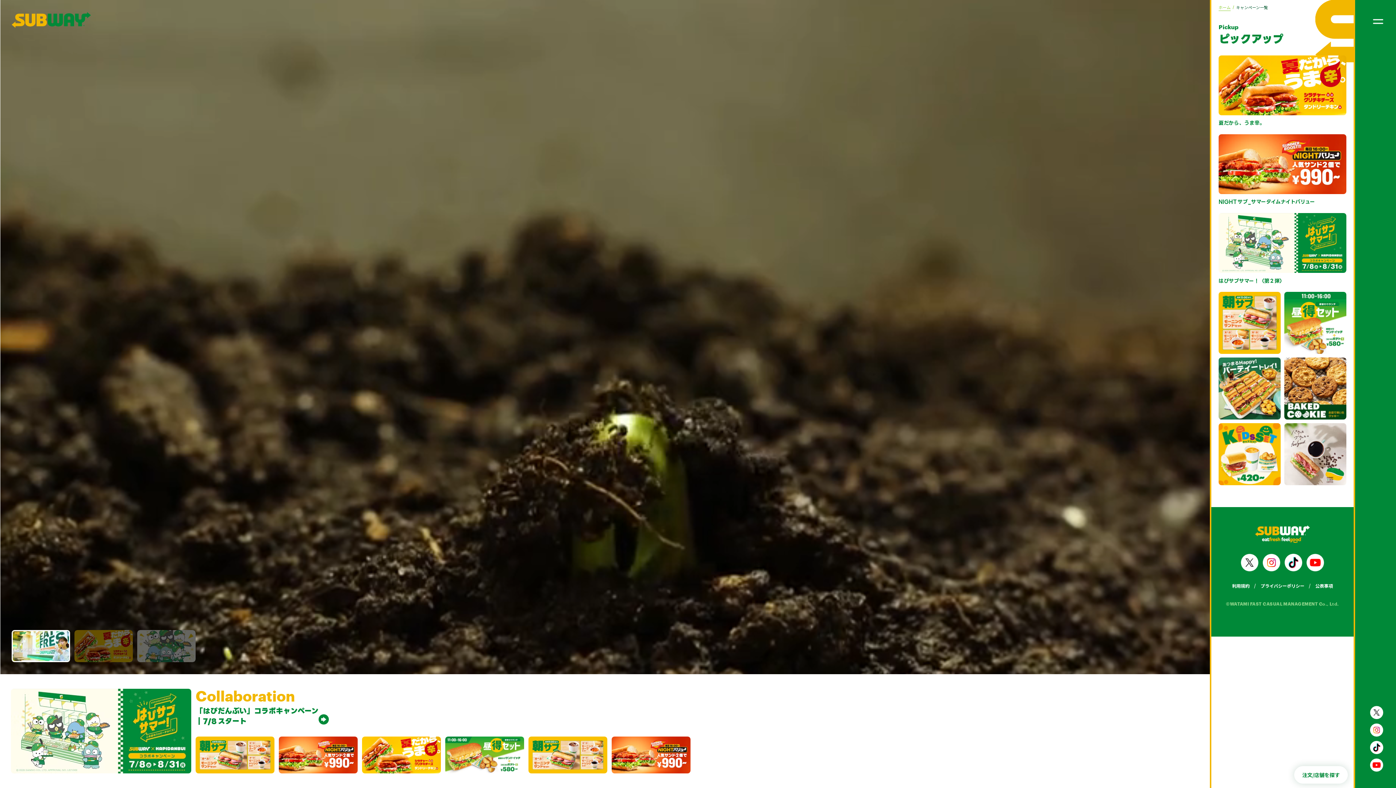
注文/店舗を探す (1321, 775)
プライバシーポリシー (1282, 586)
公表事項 (1324, 586)
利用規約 (1241, 586)
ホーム (1225, 7)
